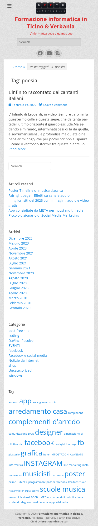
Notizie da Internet (24, 360)
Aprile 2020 (18, 293)
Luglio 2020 (18, 283)
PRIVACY (22, 482)
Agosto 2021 (18, 258)
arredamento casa (38, 411)
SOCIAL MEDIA (40, 497)
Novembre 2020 (21, 273)
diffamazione (72, 433)
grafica (31, 453)
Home (19, 67)
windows (16, 375)
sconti (35, 490)
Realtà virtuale (77, 482)
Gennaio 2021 (19, 268)
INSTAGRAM (43, 463)
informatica (16, 465)
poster (74, 473)
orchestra (58, 475)
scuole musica (62, 489)
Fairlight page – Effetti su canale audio (39, 195)
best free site (19, 330)
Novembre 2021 (21, 253)
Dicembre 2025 (21, 238)
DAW (31, 433)
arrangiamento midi (45, 402)
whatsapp (49, 502)
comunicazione (18, 433)
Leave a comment (55, 105)
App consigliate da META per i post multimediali (47, 210)
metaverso (15, 475)
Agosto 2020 (18, 278)
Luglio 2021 (18, 263)
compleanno (75, 413)
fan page (71, 444)
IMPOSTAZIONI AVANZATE (67, 454)
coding (14, 335)
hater (46, 454)
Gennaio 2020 (19, 308)
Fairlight (60, 444)
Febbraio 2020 (20, 303)
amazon (13, 402)
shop (12, 365)
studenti (14, 502)
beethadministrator (54, 521)
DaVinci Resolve (21, 340)
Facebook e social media (28, 355)
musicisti (37, 473)
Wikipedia (62, 502)
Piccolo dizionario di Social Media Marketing (44, 215)
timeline (37, 502)
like (66, 465)
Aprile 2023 (18, 248)
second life (15, 497)
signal (26, 497)
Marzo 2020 (18, 298)
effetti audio (16, 444)
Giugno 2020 (19, 288)
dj (82, 433)
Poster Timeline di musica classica (36, 190)
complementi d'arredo (44, 421)
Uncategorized (20, 370)
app (25, 401)
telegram (25, 502)
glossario (14, 454)
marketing (75, 465)
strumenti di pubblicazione (66, 497)
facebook (16, 350)
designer (49, 432)
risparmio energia (20, 490)
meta (85, 465)
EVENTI (14, 345)
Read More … (19, 149)
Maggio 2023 (19, 243)
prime (12, 482)
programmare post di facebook (47, 482)
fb (81, 442)
